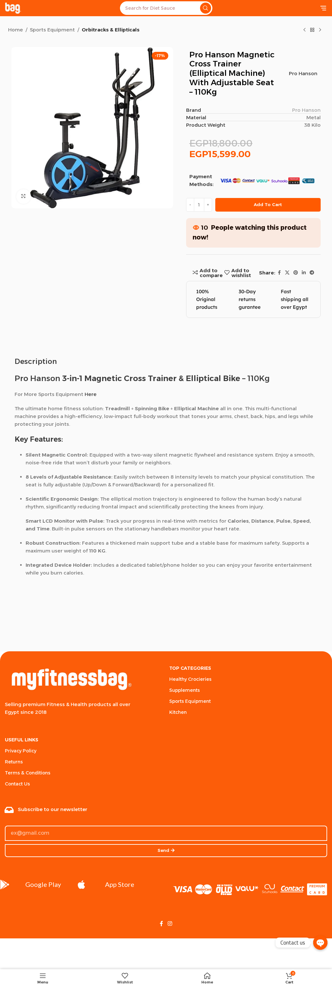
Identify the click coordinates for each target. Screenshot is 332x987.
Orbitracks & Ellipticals (110, 30)
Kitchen (178, 712)
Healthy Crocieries (190, 679)
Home (15, 30)
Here (91, 394)
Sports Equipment (52, 30)
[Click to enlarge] (23, 196)
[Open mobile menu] (323, 8)
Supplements (184, 690)
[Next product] (320, 30)
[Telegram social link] (312, 272)
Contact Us (17, 784)
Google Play (43, 884)
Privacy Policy (20, 751)
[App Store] (81, 884)
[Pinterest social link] (295, 272)
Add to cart (268, 204)
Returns (14, 762)
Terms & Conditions (27, 773)
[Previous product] (304, 30)
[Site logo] (13, 8)
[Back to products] (312, 30)
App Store (119, 884)
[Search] (205, 8)
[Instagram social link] (169, 924)
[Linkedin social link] (304, 272)
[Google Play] (5, 884)
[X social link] (287, 272)
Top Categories (190, 668)
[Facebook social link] (279, 272)
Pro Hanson (303, 73)
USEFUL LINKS (21, 740)
